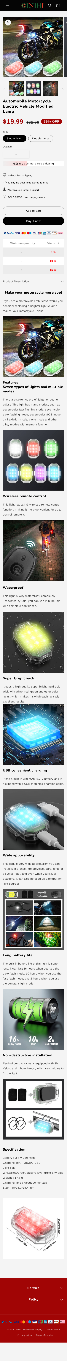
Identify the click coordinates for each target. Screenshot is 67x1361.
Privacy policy (24, 1335)
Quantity (7, 146)
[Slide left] (4, 89)
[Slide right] (63, 89)
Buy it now (33, 221)
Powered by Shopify (32, 1329)
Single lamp (15, 138)
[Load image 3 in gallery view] (50, 88)
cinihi (18, 1329)
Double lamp (40, 138)
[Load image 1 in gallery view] (16, 88)
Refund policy (53, 1330)
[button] (7, 5)
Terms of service (44, 1335)
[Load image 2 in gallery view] (33, 88)
